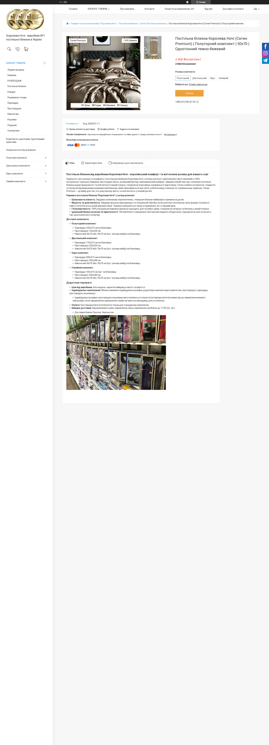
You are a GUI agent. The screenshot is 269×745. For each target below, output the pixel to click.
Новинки (11, 75)
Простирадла (14, 108)
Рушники (12, 119)
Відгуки (208, 9)
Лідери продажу (15, 70)
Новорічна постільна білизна (21, 150)
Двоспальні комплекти (18, 165)
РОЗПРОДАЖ (14, 81)
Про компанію (127, 9)
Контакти (149, 9)
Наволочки (13, 114)
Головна (73, 9)
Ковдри (11, 92)
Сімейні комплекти (15, 181)
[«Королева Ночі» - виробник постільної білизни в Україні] (26, 19)
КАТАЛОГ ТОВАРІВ (15, 63)
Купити (189, 93)
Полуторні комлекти (16, 157)
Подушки (12, 125)
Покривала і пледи (16, 97)
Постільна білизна (16, 86)
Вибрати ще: (191, 84)
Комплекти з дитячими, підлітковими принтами (25, 140)
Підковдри (12, 103)
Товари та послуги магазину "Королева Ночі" (94, 23)
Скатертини (13, 130)
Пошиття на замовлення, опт (179, 9)
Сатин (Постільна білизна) (153, 23)
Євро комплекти (14, 173)
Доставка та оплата (233, 9)
